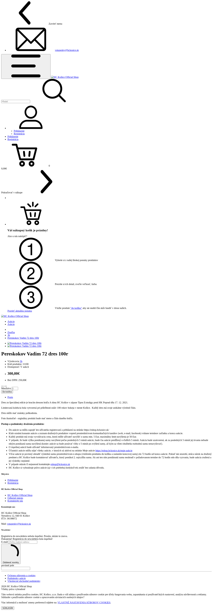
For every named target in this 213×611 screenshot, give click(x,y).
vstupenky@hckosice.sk (67, 50)
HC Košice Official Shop (19, 495)
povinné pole (7, 565)
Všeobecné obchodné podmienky (23, 581)
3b (8, 335)
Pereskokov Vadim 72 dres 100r (23, 338)
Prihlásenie (19, 131)
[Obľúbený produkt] (2, 386)
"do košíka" (76, 308)
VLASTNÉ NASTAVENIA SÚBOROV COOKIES (84, 602)
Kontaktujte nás (15, 500)
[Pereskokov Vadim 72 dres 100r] (24, 343)
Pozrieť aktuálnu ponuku (19, 311)
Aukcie (11, 321)
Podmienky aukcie (16, 578)
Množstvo (6, 388)
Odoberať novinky (11, 562)
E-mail (4, 542)
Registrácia (19, 133)
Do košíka (7, 392)
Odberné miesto (15, 498)
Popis (10, 397)
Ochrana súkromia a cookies (21, 575)
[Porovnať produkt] (5, 386)
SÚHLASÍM (7, 608)
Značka (11, 332)
